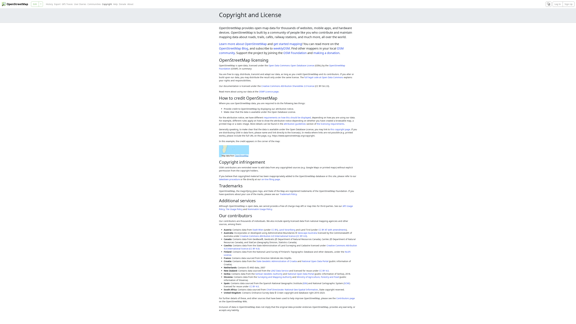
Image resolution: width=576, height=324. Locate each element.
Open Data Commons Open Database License (291, 65)
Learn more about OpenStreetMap (243, 44)
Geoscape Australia (307, 232)
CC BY (274, 229)
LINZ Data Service (280, 270)
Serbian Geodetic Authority (268, 273)
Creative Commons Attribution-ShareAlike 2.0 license (287, 86)
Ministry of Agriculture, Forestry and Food (318, 277)
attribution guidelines (295, 123)
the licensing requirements (330, 123)
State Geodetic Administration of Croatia (276, 261)
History (49, 4)
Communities (94, 4)
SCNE (347, 283)
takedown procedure (229, 179)
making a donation (326, 53)
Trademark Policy (288, 194)
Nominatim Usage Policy (260, 209)
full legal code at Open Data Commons (323, 77)
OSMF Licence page (269, 91)
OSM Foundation (295, 53)
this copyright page (340, 129)
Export (57, 4)
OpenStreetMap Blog (233, 48)
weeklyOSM (281, 48)
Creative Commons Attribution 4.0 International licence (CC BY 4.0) (273, 236)
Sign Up (569, 4)
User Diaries (80, 4)
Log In (558, 4)
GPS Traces (67, 4)
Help (115, 4)
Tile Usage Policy (234, 209)
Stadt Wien (257, 229)
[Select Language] (548, 4)
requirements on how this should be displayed (287, 117)
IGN (305, 283)
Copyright (107, 4)
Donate (122, 4)
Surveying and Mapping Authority (275, 277)
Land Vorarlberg (287, 229)
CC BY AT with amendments (332, 229)
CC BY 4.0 (324, 270)
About (130, 4)
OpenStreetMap (17, 4)
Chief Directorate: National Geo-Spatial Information (292, 289)
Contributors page (345, 298)
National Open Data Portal (315, 261)
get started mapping (287, 44)
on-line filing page (270, 179)
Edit (35, 4)
